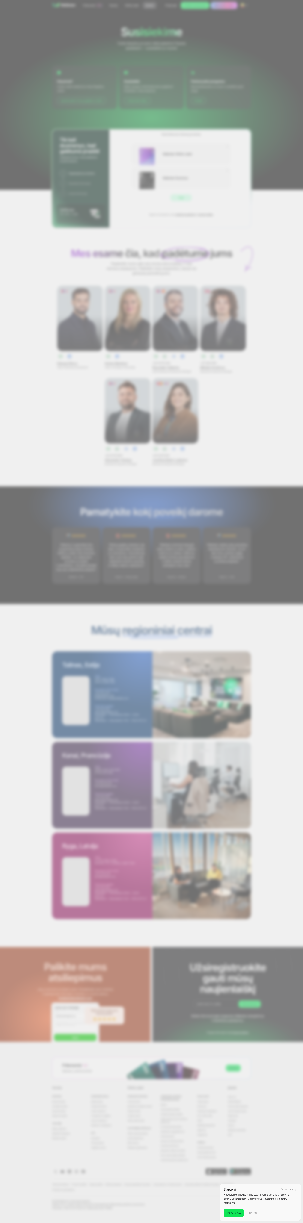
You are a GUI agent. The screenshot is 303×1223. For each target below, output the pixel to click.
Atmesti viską (288, 1189)
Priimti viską (234, 1212)
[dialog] (260, 1202)
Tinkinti (253, 1212)
